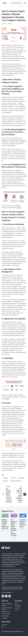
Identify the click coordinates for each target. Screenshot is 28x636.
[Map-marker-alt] (6, 596)
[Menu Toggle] (25, 3)
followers (5, 480)
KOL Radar (8, 73)
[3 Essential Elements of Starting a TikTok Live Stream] (23, 515)
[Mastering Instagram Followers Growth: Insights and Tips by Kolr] (5, 515)
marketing (21, 477)
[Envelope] (9, 596)
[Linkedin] (3, 596)
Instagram (5, 477)
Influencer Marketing (15, 480)
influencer (13, 477)
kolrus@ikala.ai (8, 592)
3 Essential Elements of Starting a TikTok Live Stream (23, 523)
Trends (10, 23)
